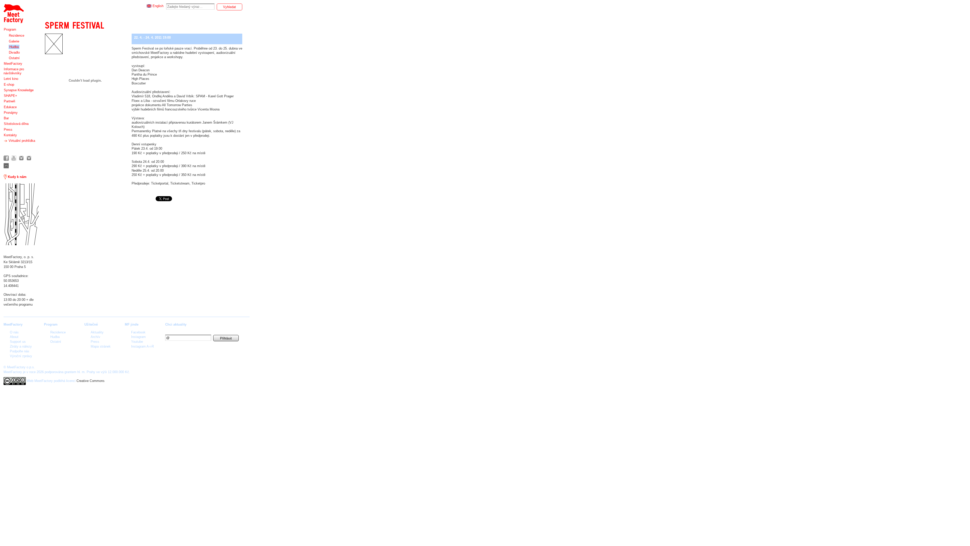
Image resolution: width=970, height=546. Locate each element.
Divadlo (14, 52)
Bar (6, 118)
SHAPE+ (10, 96)
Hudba (14, 47)
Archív (95, 337)
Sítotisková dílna (16, 124)
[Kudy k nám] (21, 214)
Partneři (9, 101)
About (14, 337)
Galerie (14, 41)
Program (10, 29)
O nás (14, 332)
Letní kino (11, 79)
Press (8, 129)
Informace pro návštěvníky (14, 71)
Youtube (137, 342)
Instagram (138, 337)
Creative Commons (91, 381)
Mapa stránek (101, 346)
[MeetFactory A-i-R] (29, 158)
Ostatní (14, 58)
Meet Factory (13, 11)
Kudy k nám (17, 177)
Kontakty (10, 135)
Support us (18, 342)
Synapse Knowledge (19, 90)
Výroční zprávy (21, 356)
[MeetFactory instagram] (21, 158)
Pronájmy (11, 113)
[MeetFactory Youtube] (13, 158)
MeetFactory (13, 63)
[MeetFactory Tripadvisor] (6, 165)
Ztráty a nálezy (21, 346)
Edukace (10, 107)
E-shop (9, 84)
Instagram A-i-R (142, 346)
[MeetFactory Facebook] (6, 158)
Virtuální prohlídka (21, 141)
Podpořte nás (19, 351)
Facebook (138, 332)
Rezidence (16, 35)
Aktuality (97, 332)
